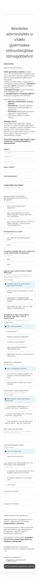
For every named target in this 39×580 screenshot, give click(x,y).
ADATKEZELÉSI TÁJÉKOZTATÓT (16, 560)
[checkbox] (4, 560)
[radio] (5, 206)
